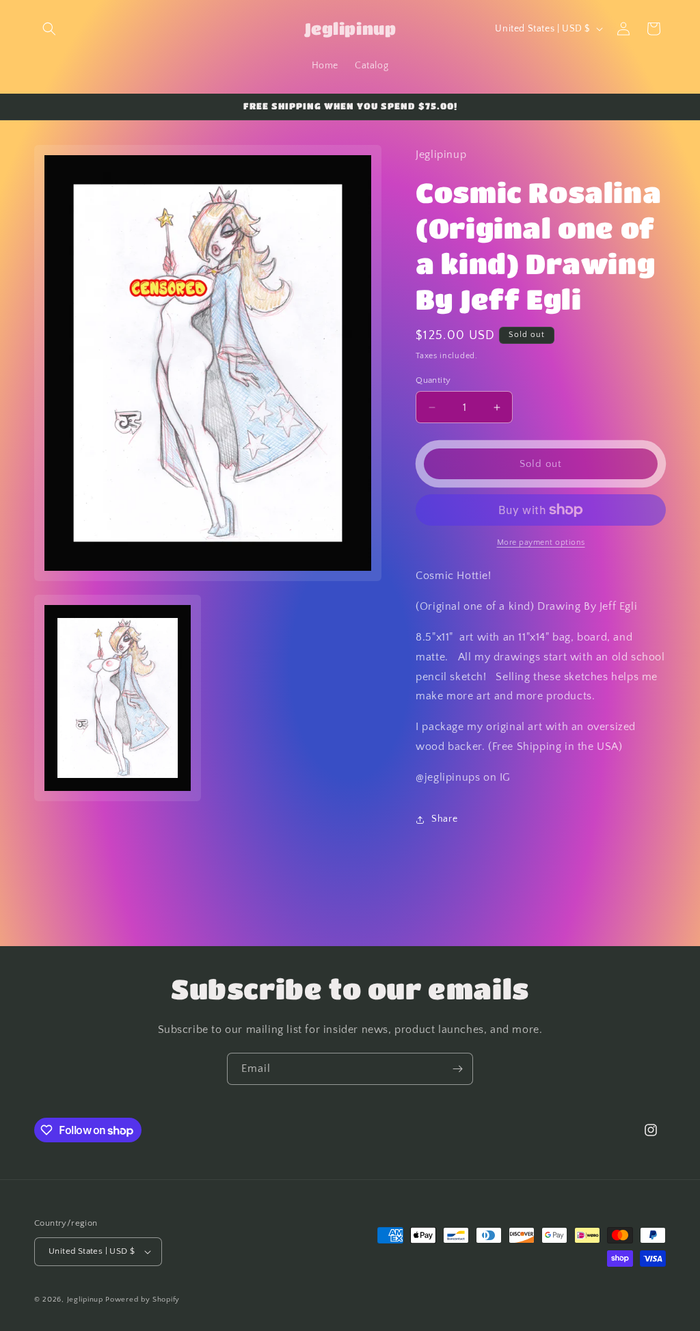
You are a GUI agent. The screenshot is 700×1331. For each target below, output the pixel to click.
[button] (49, 29)
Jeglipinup (85, 1299)
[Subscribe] (457, 1069)
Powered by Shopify (142, 1299)
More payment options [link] (541, 542)
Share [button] (444, 819)
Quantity (433, 380)
